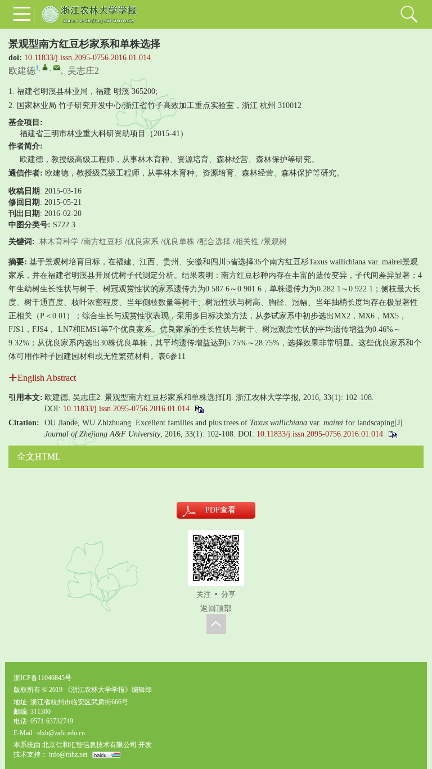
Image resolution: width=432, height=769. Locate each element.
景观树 (275, 241)
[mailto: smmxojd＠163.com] (57, 67)
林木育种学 (59, 241)
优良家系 (143, 241)
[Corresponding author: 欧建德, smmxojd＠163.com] (45, 67)
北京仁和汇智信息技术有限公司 (89, 745)
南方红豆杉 (103, 241)
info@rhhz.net (68, 754)
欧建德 (21, 70)
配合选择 (215, 241)
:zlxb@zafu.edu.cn (60, 733)
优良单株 (179, 241)
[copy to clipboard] (392, 434)
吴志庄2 (83, 70)
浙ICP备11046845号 (42, 678)
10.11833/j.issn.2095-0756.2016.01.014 (87, 57)
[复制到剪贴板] (199, 408)
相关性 (247, 241)
